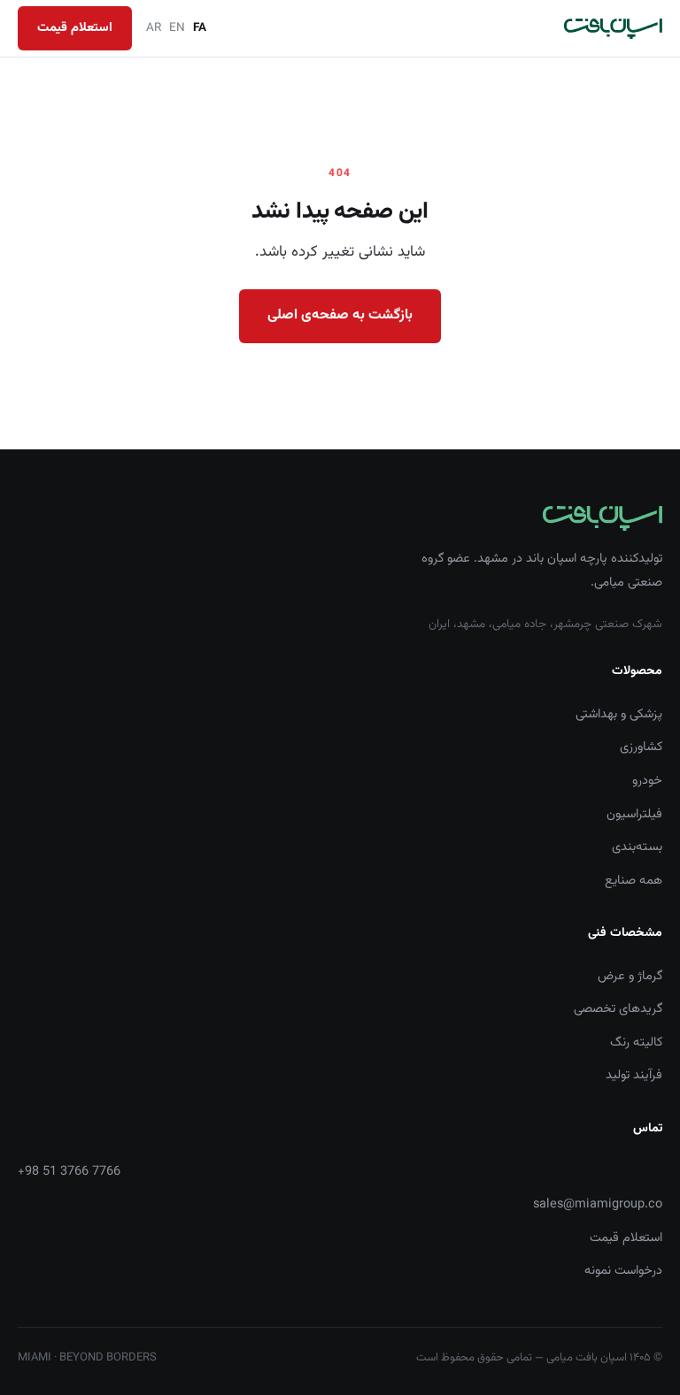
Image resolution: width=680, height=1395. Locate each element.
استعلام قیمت (74, 28)
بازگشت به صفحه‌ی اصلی (340, 315)
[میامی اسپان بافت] (613, 29)
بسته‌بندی (637, 847)
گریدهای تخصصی (618, 1009)
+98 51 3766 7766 (69, 1171)
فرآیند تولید (634, 1075)
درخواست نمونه (623, 1271)
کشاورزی (641, 747)
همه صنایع (633, 880)
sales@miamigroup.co (597, 1204)
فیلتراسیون (634, 814)
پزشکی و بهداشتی (619, 714)
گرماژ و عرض (630, 976)
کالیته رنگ (636, 1042)
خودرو (647, 780)
